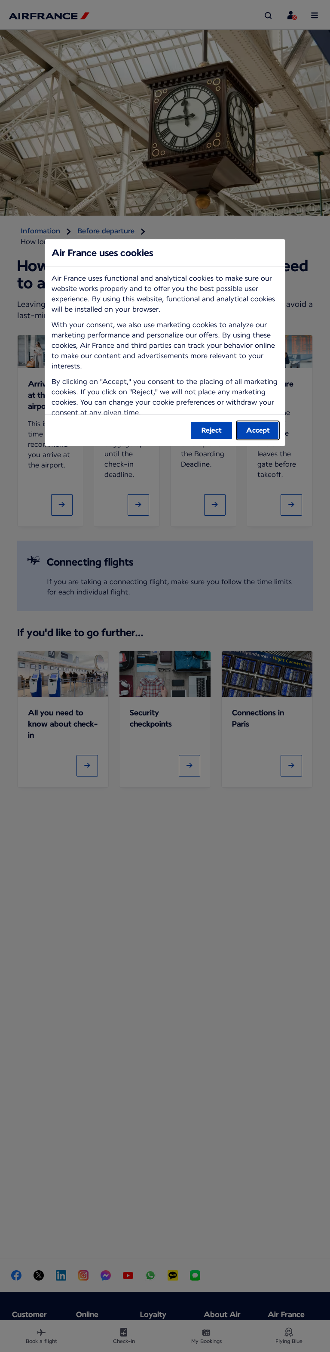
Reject (212, 430)
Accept (258, 430)
